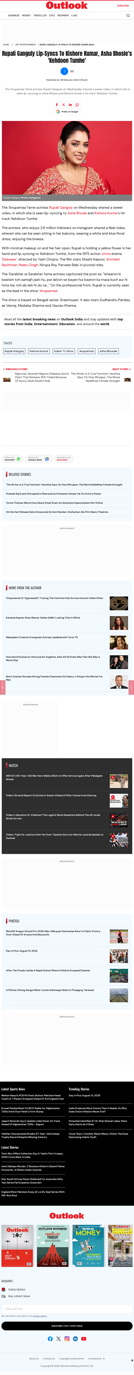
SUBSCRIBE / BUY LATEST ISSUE (67, 1326)
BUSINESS (13, 15)
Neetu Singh (28, 265)
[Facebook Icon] (50, 1339)
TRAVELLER (40, 15)
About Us (34, 1358)
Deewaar (9, 259)
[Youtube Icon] (84, 1339)
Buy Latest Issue (19, 1296)
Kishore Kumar (106, 213)
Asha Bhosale (108, 351)
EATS (52, 15)
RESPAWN (63, 15)
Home (6, 44)
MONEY (26, 15)
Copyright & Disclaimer (71, 1358)
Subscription (16, 1289)
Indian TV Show (63, 351)
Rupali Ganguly (61, 207)
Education (67, 324)
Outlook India (72, 319)
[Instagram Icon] (67, 1339)
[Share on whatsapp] (77, 104)
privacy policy (40, 1316)
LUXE (74, 15)
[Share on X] (63, 104)
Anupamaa (48, 291)
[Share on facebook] (57, 104)
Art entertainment (25, 44)
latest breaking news (39, 319)
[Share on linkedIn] (70, 104)
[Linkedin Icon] (75, 1339)
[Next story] (131, 687)
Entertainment (46, 324)
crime (105, 253)
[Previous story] (2, 687)
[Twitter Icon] (58, 1339)
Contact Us (49, 1358)
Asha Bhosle (77, 213)
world (104, 324)
